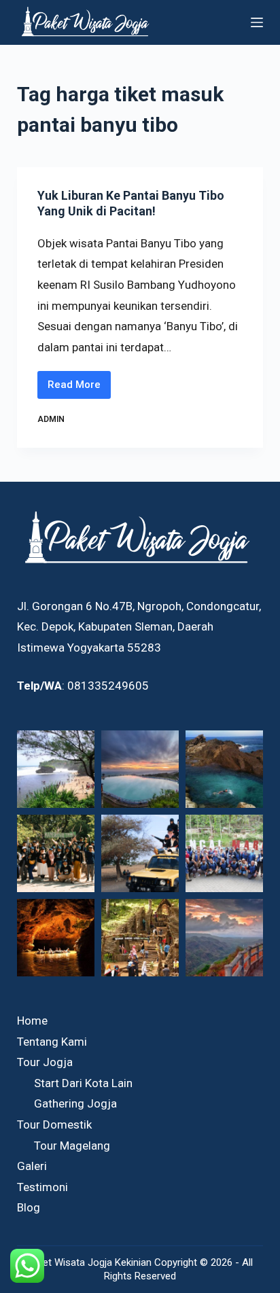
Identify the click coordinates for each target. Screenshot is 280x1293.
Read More (79, 388)
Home (32, 1020)
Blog (28, 1207)
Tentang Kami (52, 1041)
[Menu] (257, 22)
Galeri (32, 1166)
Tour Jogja (45, 1062)
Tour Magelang (72, 1145)
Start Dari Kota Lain (83, 1083)
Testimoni (42, 1187)
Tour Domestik (54, 1124)
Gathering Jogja (75, 1103)
